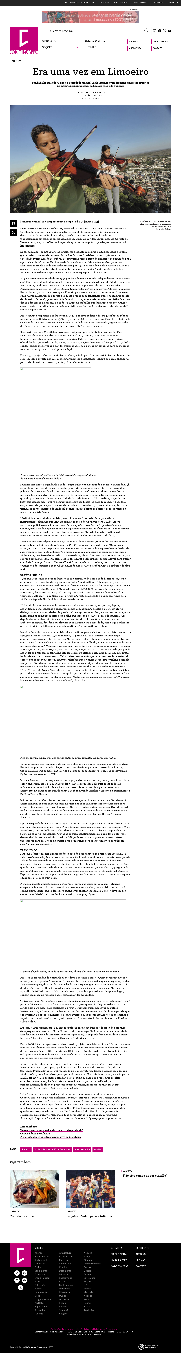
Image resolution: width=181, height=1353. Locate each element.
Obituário (64, 1299)
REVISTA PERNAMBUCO (141, 3)
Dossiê (87, 1271)
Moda (37, 1296)
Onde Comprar (119, 1266)
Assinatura (135, 48)
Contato (157, 48)
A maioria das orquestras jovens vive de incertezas (50, 1137)
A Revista (116, 1248)
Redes (62, 1303)
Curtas (87, 1267)
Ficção (87, 1281)
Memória (88, 1292)
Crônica (63, 1267)
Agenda (38, 1253)
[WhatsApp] (20, 1287)
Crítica (37, 1267)
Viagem (63, 1314)
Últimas (90, 47)
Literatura (64, 1292)
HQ (85, 1285)
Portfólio (39, 1303)
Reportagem (41, 1306)
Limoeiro (25, 1149)
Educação (64, 1274)
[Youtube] (169, 31)
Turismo (38, 1314)
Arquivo (133, 42)
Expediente (142, 1248)
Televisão (64, 1310)
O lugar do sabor (42, 1299)
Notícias (88, 1296)
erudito (97, 1149)
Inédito (87, 1289)
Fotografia (39, 1285)
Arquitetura (65, 1253)
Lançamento (41, 1292)
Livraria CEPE (173, 3)
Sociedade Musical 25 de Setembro (52, 1149)
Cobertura (39, 1264)
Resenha (63, 1306)
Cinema (88, 1260)
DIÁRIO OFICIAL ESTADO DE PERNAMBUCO (79, 3)
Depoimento (40, 1271)
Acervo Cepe (159, 3)
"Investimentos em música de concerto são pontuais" (51, 1130)
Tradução (89, 1310)
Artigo (87, 1256)
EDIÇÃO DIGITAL (119, 1254)
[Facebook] (159, 31)
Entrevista (89, 1278)
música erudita (82, 1149)
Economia (39, 1274)
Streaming (39, 1310)
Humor (38, 1289)
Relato (87, 1303)
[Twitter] (164, 31)
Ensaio (87, 1274)
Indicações (64, 1289)
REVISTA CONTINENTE (121, 3)
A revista (49, 40)
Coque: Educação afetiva (35, 1133)
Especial (38, 1281)
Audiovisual (40, 1260)
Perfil (86, 1299)
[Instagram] (154, 31)
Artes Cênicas (41, 1256)
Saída (87, 1306)
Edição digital (95, 40)
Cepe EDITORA (104, 3)
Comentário (65, 1264)
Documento (65, 1271)
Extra (62, 1281)
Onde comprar (160, 42)
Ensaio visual (65, 1278)
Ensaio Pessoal (42, 1278)
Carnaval (63, 1260)
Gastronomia (66, 1285)
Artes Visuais (66, 1256)
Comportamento (92, 1264)
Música (62, 1296)
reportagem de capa (60, 221)
